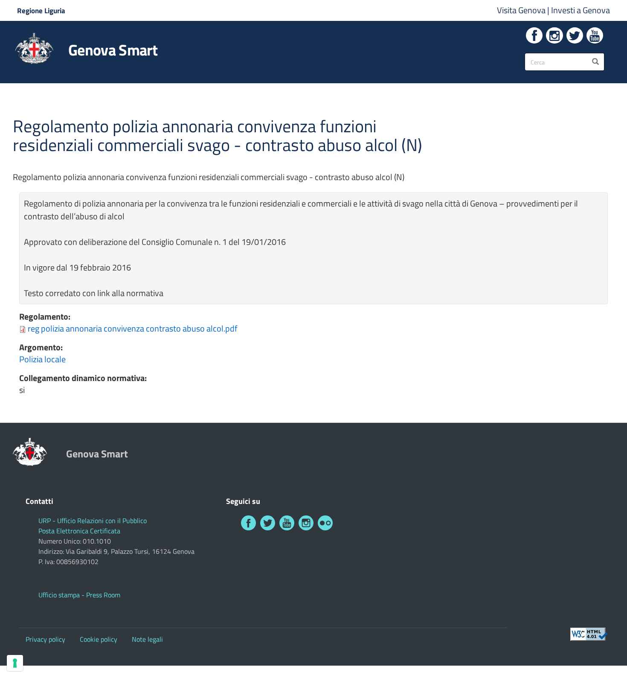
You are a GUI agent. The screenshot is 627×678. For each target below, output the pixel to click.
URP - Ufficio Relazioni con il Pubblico (92, 520)
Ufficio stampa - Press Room (79, 595)
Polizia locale (42, 359)
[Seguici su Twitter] (574, 35)
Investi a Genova (580, 10)
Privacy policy (45, 639)
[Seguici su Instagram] (554, 35)
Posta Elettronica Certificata (79, 531)
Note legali (147, 639)
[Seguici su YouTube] (594, 35)
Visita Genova (522, 10)
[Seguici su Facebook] (534, 35)
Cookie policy (98, 639)
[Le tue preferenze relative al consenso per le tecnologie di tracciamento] (15, 663)
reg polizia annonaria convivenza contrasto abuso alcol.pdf (133, 328)
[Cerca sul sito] (595, 61)
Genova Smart (112, 49)
